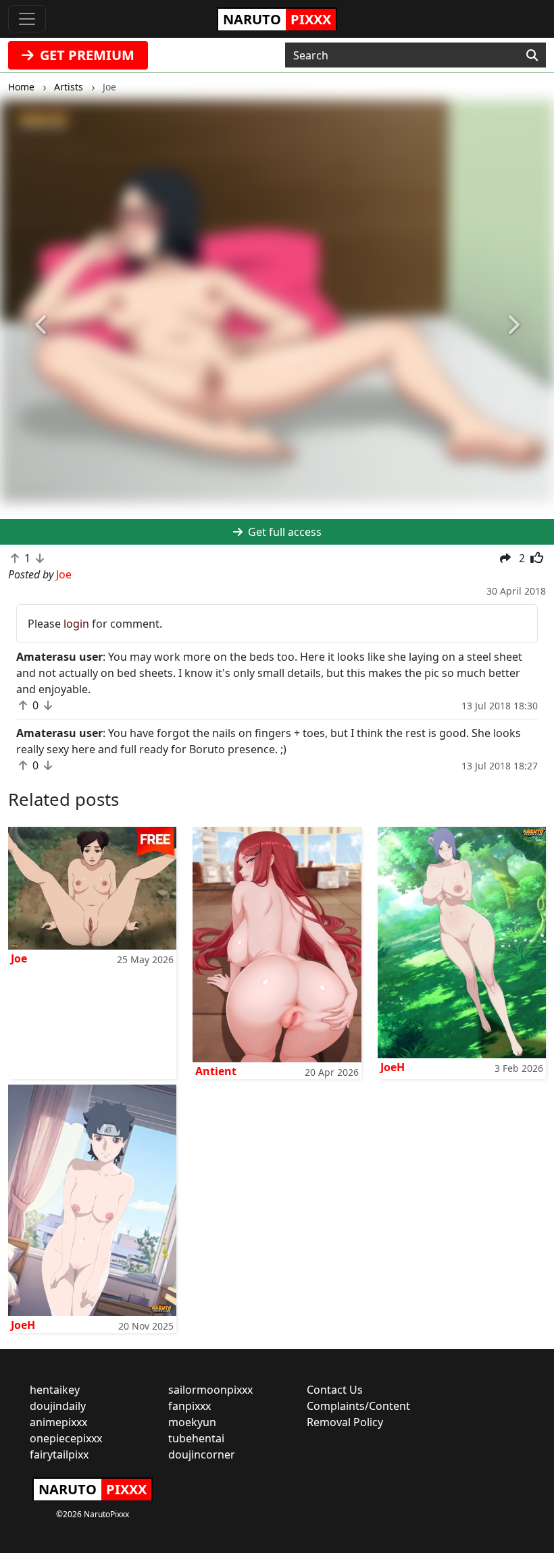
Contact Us (335, 1389)
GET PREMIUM (85, 55)
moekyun (192, 1422)
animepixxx (58, 1422)
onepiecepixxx (66, 1438)
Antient (215, 1071)
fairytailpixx (59, 1454)
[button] (41, 325)
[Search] (532, 55)
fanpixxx (189, 1405)
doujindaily (58, 1405)
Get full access (283, 531)
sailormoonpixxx (210, 1389)
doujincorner (201, 1454)
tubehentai (196, 1438)
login (76, 623)
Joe (19, 958)
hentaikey (55, 1389)
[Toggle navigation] (27, 18)
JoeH (392, 1067)
